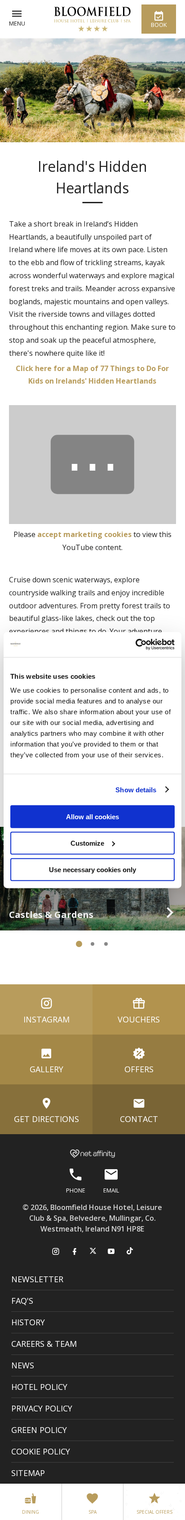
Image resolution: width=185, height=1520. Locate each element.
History (28, 1322)
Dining (30, 1512)
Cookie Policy (40, 1451)
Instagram (46, 1019)
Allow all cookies (92, 817)
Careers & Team (44, 1343)
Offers (139, 1069)
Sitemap (28, 1473)
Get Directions (46, 1119)
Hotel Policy (39, 1386)
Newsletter (37, 1279)
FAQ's (22, 1300)
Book (159, 25)
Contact (139, 1119)
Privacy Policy (41, 1408)
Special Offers (154, 1512)
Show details (135, 789)
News (22, 1365)
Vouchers (139, 1019)
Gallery (46, 1069)
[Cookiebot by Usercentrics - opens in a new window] (135, 645)
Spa (92, 1512)
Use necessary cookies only (92, 869)
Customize (87, 843)
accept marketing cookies (84, 534)
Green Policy (39, 1429)
